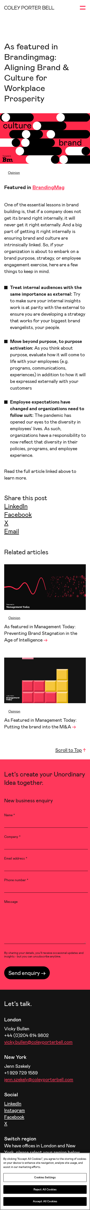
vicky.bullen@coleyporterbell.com (38, 1041)
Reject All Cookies (45, 1189)
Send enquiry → (27, 972)
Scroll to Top (68, 750)
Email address (15, 858)
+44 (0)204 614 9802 (26, 1035)
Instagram (14, 1110)
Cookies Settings (45, 1177)
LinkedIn (16, 506)
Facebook (18, 514)
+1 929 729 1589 (21, 1072)
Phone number (16, 880)
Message (11, 901)
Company (12, 837)
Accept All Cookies (45, 1201)
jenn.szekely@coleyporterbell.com (38, 1079)
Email (11, 531)
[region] (45, 1181)
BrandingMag (48, 187)
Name (9, 815)
